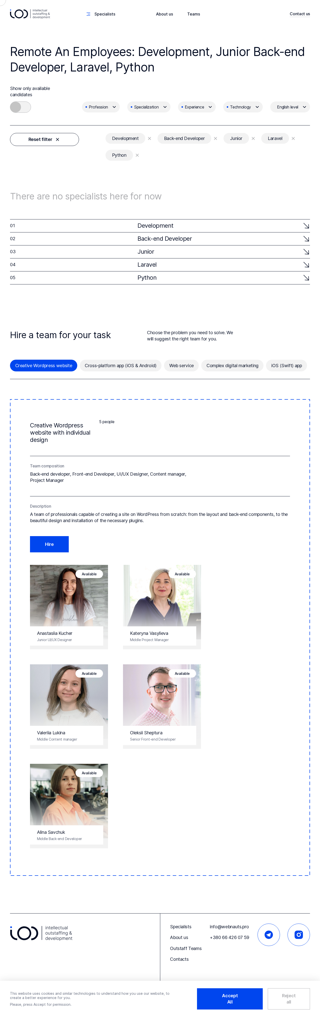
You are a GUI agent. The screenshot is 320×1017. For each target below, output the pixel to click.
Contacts (179, 959)
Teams (193, 13)
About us (164, 13)
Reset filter (40, 139)
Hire (49, 544)
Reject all (289, 999)
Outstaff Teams (186, 948)
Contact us (300, 13)
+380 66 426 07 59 (229, 937)
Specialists (180, 926)
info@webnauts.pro (229, 926)
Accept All (230, 999)
